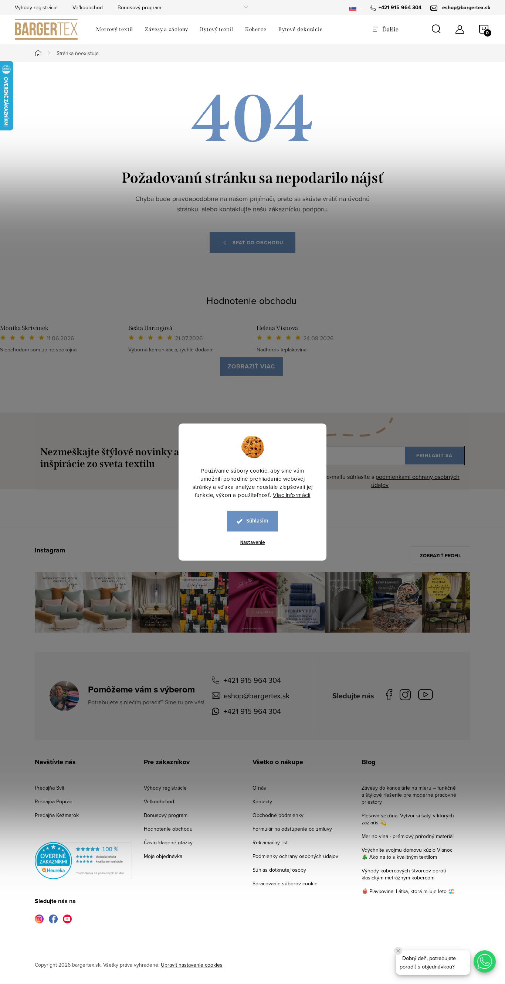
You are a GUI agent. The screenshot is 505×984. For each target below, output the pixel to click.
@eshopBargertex (427, 696)
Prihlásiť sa (434, 455)
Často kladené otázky (168, 842)
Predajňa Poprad (53, 801)
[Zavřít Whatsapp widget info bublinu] (398, 951)
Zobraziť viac (251, 366)
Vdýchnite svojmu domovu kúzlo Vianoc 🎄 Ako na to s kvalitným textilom (407, 853)
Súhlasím (257, 521)
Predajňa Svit (49, 787)
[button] (485, 961)
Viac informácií (292, 495)
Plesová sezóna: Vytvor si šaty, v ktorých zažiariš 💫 (408, 819)
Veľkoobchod (87, 7)
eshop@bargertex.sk (256, 695)
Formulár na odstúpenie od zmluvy (292, 828)
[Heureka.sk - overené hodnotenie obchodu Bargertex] (83, 860)
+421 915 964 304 (252, 680)
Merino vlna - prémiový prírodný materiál (408, 836)
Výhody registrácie (36, 7)
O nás (259, 787)
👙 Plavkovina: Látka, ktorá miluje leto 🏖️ (408, 891)
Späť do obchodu (258, 242)
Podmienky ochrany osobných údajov (295, 856)
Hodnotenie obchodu (251, 300)
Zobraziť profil (440, 555)
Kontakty (262, 801)
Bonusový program (139, 7)
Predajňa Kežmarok (57, 815)
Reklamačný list (270, 842)
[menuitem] (114, 29)
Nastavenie (252, 542)
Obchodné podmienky (278, 815)
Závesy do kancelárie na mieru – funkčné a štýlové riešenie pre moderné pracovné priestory (409, 795)
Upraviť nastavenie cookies (192, 964)
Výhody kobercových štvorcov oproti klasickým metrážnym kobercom (404, 874)
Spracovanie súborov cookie (285, 883)
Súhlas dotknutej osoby (279, 869)
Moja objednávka (163, 856)
